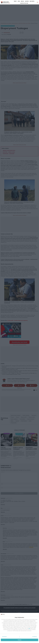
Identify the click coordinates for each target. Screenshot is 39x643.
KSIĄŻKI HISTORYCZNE (24, 3)
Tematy (15, 1)
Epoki (19, 1)
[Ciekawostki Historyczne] (6, 2)
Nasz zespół (32, 1)
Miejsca (22, 1)
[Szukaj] (37, 2)
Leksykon (27, 1)
